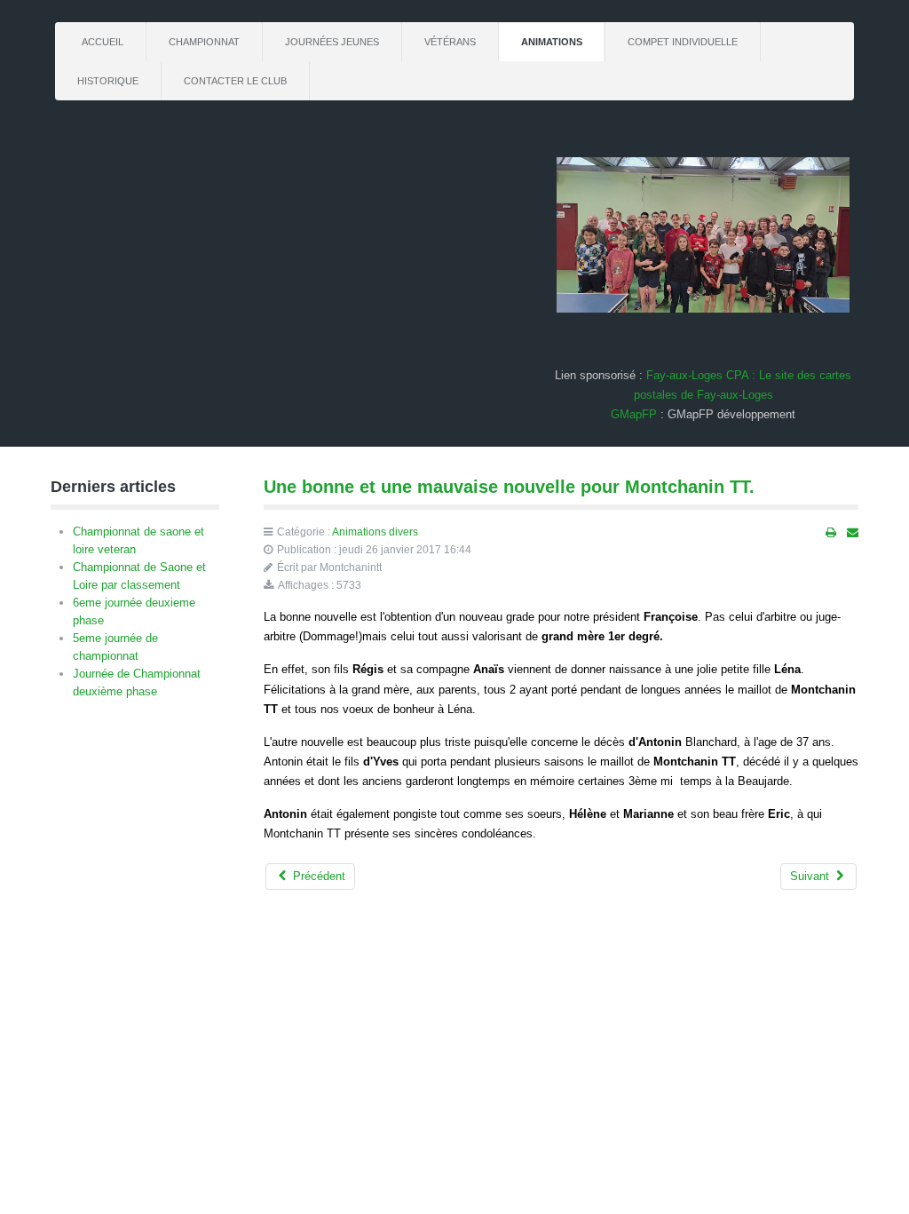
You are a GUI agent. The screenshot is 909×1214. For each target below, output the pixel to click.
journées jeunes (332, 41)
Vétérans (450, 41)
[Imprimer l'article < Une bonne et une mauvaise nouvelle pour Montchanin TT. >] (831, 533)
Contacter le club (235, 80)
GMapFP (634, 414)
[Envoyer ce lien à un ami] (852, 533)
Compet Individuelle (683, 41)
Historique (107, 80)
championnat (204, 41)
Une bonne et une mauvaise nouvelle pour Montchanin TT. (509, 486)
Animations (551, 41)
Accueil (102, 41)
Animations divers (375, 532)
